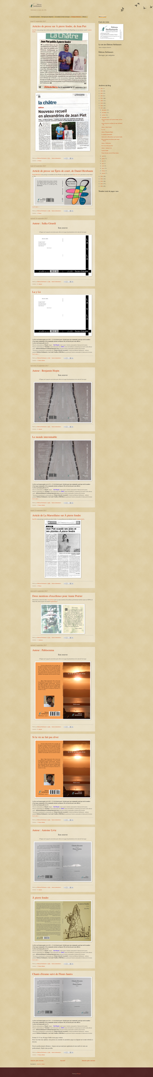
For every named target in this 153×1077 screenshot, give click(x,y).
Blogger (79, 1073)
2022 (101, 96)
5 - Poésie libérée (41, 360)
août (103, 156)
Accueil (62, 1060)
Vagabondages (53, 601)
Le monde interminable (44, 437)
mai (103, 163)
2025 (101, 88)
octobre (103, 115)
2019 (101, 103)
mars (103, 168)
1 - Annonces (40, 640)
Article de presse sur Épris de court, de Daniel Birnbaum (62, 171)
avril (103, 166)
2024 (101, 91)
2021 (101, 98)
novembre (104, 112)
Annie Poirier (50, 599)
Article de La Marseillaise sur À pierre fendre (56, 515)
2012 (101, 186)
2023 (101, 93)
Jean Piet (34, 30)
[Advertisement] (110, 70)
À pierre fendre (80, 519)
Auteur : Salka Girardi (44, 223)
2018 (101, 105)
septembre (104, 117)
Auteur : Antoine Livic (44, 830)
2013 (101, 183)
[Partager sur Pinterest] (72, 158)
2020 (101, 100)
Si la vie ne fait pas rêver (45, 737)
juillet (103, 158)
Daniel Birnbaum (36, 174)
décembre (104, 110)
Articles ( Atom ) (41, 1064)
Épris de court (76, 174)
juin (103, 161)
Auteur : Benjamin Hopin (45, 370)
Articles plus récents (37, 1060)
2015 (101, 179)
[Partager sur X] (69, 158)
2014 (101, 181)
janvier (103, 173)
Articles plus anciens (88, 1060)
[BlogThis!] (67, 158)
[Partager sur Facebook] (70, 158)
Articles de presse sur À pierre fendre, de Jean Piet (59, 26)
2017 (101, 108)
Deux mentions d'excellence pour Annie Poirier (57, 596)
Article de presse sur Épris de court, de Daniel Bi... (111, 123)
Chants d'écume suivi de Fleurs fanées (52, 974)
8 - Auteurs (39, 284)
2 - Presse (39, 160)
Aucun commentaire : (57, 158)
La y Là (36, 292)
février (103, 171)
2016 (101, 176)
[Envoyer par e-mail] (65, 158)
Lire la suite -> (35, 207)
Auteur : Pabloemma (43, 650)
